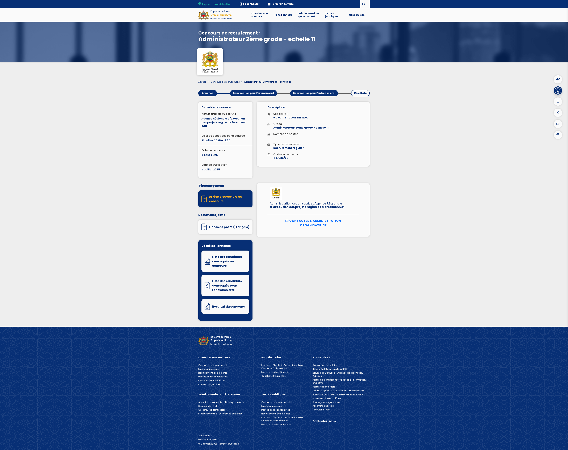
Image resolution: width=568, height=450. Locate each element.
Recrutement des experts (212, 372)
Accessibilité (205, 435)
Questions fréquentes (273, 375)
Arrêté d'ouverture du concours (225, 199)
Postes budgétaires (209, 384)
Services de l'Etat (207, 406)
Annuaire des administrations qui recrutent (222, 402)
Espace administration (216, 4)
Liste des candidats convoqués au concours (227, 261)
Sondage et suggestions (326, 402)
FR (364, 4)
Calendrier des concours (211, 380)
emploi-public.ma (229, 443)
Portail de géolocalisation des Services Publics (338, 394)
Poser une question (323, 405)
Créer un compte (283, 4)
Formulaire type (321, 409)
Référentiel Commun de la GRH (330, 369)
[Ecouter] (558, 79)
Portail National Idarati (325, 386)
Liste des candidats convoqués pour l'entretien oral (227, 285)
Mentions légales (207, 439)
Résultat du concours (228, 306)
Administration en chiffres (327, 398)
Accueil (202, 81)
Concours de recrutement (225, 81)
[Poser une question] (558, 124)
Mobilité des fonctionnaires (276, 372)
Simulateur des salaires (325, 365)
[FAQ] (558, 135)
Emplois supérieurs (208, 369)
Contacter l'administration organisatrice (315, 223)
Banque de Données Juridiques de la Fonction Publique (338, 374)
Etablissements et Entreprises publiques (220, 413)
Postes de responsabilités (212, 376)
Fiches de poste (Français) (229, 227)
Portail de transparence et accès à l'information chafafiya (339, 381)
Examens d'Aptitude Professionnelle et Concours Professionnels (282, 367)
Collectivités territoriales (211, 409)
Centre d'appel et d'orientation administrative (338, 390)
